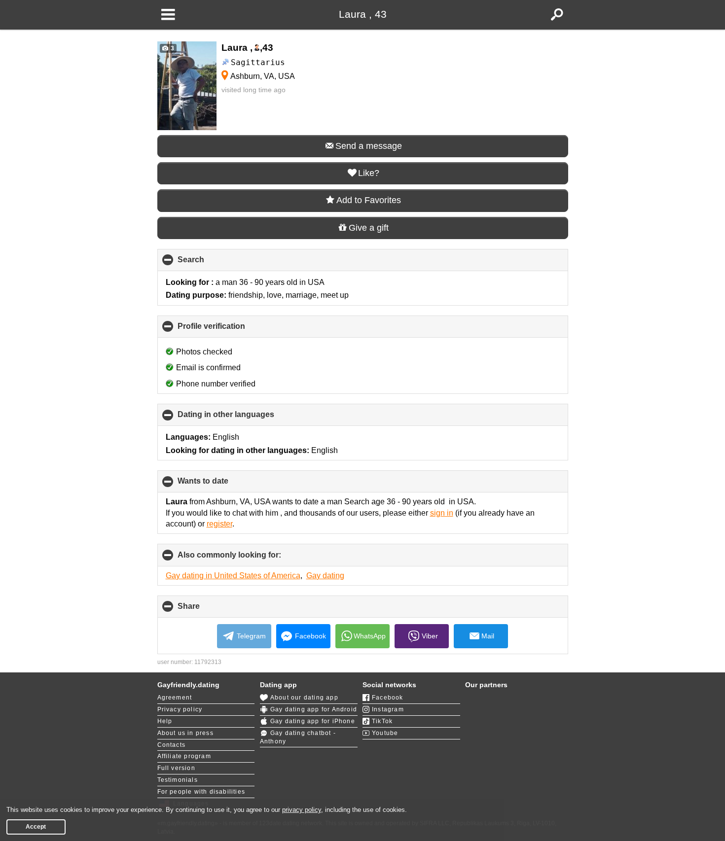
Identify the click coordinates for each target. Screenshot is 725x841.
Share (205, 610)
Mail (487, 636)
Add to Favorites (368, 200)
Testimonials (177, 779)
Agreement (174, 697)
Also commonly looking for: (246, 558)
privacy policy (301, 809)
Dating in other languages (242, 418)
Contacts (171, 744)
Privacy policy (180, 709)
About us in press (185, 733)
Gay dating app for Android (313, 709)
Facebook (310, 636)
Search (207, 263)
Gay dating (325, 575)
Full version (176, 768)
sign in (441, 513)
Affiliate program (184, 756)
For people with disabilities (201, 791)
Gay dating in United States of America (233, 575)
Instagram (388, 709)
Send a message (368, 146)
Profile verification (228, 330)
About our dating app (304, 697)
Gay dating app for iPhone (312, 721)
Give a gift (369, 228)
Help (165, 721)
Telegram (251, 636)
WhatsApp (370, 636)
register (219, 524)
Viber (430, 636)
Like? (368, 173)
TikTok (382, 721)
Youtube (385, 733)
